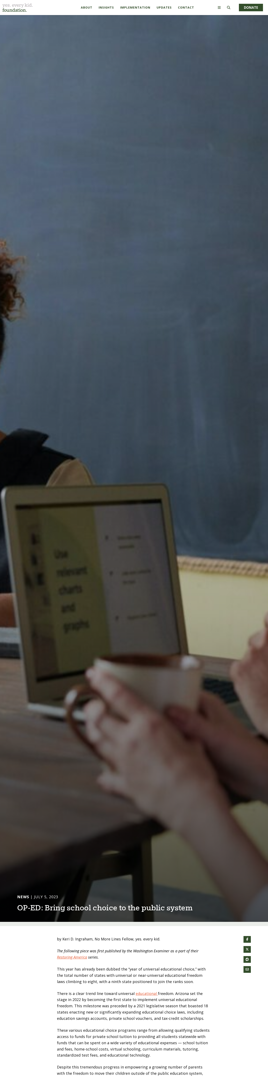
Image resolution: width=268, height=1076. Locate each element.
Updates (164, 7)
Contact (186, 7)
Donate (251, 7)
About (86, 7)
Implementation (135, 7)
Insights (106, 7)
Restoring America (72, 964)
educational (147, 1001)
